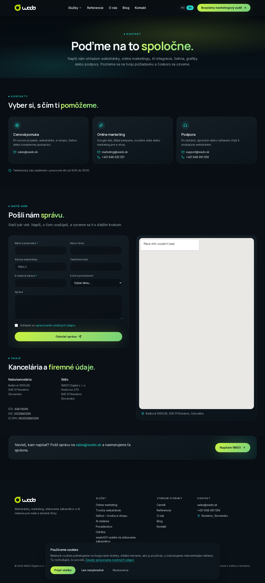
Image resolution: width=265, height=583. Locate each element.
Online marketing (106, 504)
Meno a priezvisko (26, 243)
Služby (73, 8)
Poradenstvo (104, 526)
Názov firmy (77, 243)
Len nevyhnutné (92, 570)
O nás (113, 8)
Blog (126, 8)
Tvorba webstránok (108, 510)
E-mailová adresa (26, 275)
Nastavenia (120, 570)
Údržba (100, 532)
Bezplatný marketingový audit (221, 7)
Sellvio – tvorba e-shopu (111, 515)
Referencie (95, 8)
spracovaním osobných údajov (55, 325)
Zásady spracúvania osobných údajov (109, 560)
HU (182, 7)
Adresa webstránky (26, 259)
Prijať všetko (63, 570)
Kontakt (140, 8)
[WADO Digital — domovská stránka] (25, 8)
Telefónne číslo (79, 259)
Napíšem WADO (230, 447)
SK (190, 7)
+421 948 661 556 (208, 510)
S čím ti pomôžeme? (82, 275)
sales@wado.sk (88, 445)
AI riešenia (102, 521)
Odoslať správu (66, 336)
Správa (19, 292)
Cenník (161, 504)
